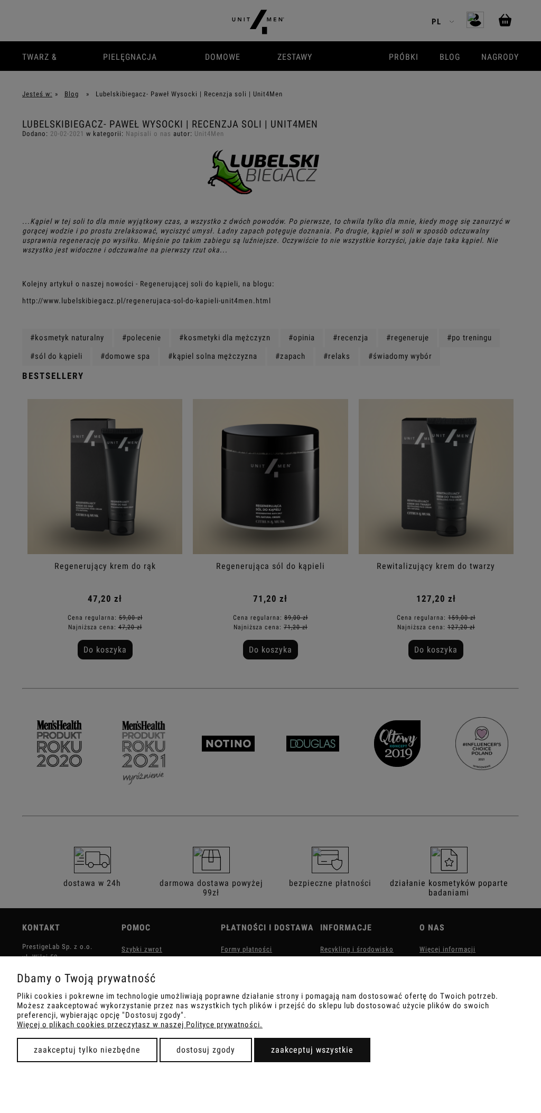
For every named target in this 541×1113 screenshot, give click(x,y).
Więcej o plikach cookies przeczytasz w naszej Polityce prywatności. (140, 1024)
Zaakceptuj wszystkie (312, 1050)
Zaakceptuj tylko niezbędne (87, 1050)
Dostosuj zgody (205, 1050)
